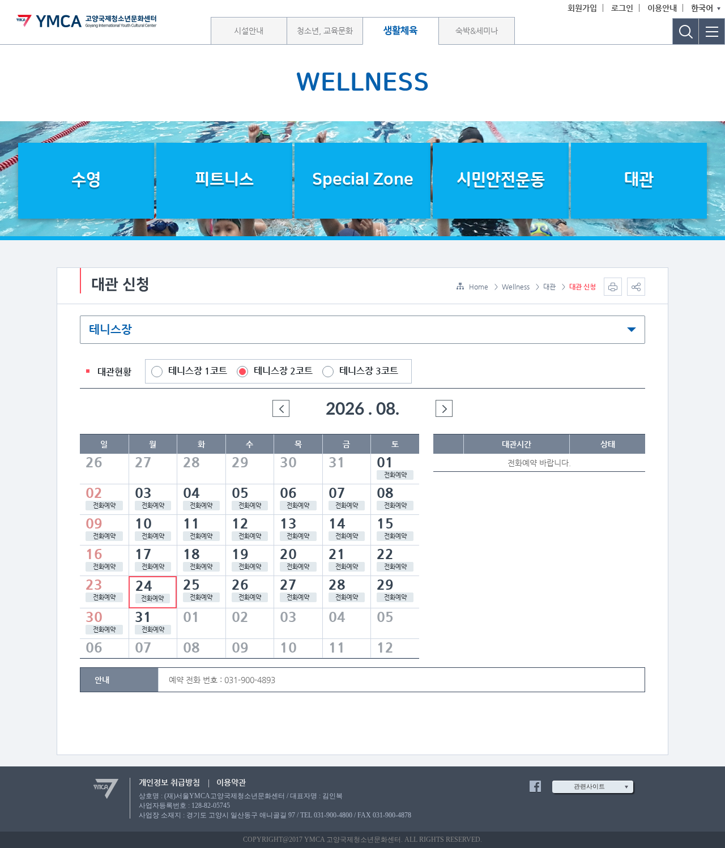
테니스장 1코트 (197, 370)
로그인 (622, 7)
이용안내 (662, 7)
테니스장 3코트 (368, 370)
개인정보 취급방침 (169, 782)
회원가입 (582, 7)
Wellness (516, 287)
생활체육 (400, 30)
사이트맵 (711, 31)
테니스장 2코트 (283, 370)
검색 (685, 31)
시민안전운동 (501, 180)
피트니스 (224, 180)
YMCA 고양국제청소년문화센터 (86, 21)
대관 (639, 180)
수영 (86, 180)
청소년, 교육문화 (325, 30)
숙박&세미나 (476, 30)
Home (478, 287)
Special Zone (362, 180)
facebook (535, 786)
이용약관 (231, 782)
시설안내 (248, 30)
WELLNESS (362, 83)
